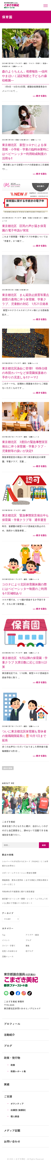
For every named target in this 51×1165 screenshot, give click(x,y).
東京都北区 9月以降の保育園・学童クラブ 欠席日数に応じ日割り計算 (24, 662)
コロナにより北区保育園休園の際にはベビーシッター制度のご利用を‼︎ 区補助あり (24, 588)
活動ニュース (17, 66)
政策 (13, 1065)
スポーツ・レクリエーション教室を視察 (19, 872)
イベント (6, 940)
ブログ (28, 940)
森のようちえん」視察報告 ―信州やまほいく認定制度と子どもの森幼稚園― (24, 75)
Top (3, 934)
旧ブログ (29, 951)
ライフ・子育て (35, 63)
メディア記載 (12, 1130)
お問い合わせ (12, 1141)
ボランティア (17, 1103)
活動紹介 (9, 1035)
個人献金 (15, 1116)
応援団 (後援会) (18, 1110)
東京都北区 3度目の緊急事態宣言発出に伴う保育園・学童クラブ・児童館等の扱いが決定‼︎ (24, 446)
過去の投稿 (7, 768)
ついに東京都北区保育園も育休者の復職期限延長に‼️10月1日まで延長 (24, 735)
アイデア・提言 (21, 63)
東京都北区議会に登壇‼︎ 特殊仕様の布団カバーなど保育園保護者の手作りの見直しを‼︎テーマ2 (24, 372)
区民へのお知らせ (22, 140)
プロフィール (12, 1024)
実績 (6, 1084)
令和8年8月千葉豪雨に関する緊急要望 (18, 891)
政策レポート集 (18, 1071)
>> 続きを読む (40, 95)
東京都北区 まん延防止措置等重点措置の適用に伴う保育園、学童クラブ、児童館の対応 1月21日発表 (25, 299)
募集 (27, 945)
